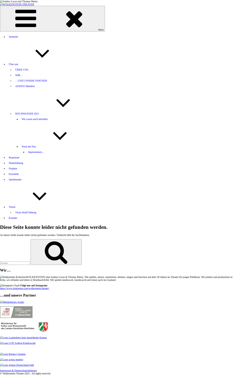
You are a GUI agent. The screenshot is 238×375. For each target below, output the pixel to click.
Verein (12, 207)
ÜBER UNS (21, 69)
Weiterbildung (16, 163)
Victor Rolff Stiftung (25, 212)
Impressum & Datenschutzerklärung (18, 370)
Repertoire (14, 157)
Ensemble (14, 174)
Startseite (13, 36)
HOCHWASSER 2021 (27, 113)
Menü (101, 30)
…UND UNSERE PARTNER (31, 80)
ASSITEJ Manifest (25, 86)
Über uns (13, 64)
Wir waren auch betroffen (35, 119)
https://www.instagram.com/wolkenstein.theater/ (24, 288)
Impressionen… (36, 152)
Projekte (13, 168)
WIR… (19, 75)
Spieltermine (15, 179)
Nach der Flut (29, 146)
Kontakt (13, 218)
